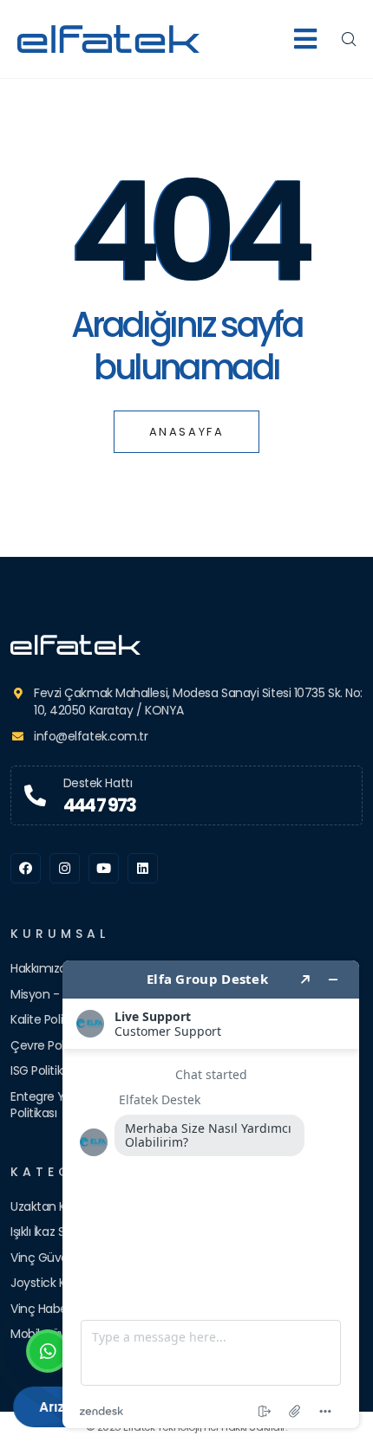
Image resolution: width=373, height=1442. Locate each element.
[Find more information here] (211, 1194)
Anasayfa (187, 432)
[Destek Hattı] (35, 796)
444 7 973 (99, 805)
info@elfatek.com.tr (90, 736)
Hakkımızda (42, 968)
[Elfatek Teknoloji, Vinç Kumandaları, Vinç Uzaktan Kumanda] (186, 644)
